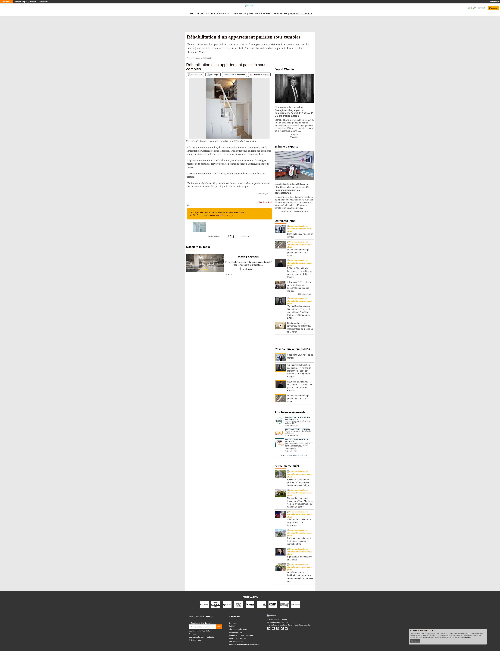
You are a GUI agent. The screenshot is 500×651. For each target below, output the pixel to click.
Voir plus (294, 134)
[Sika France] (261, 604)
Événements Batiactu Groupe (241, 635)
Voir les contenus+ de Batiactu (201, 637)
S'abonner (493, 8)
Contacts (232, 623)
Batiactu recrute (235, 632)
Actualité (7, 2)
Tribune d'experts (301, 13)
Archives (192, 634)
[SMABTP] (215, 604)
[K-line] (204, 604)
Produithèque (21, 2)
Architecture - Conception (234, 75)
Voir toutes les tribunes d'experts (294, 211)
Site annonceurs (236, 641)
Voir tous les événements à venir (294, 455)
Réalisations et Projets (259, 75)
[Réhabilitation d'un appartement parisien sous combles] (199, 227)
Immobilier (240, 13)
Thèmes (192, 640)
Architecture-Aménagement (214, 13)
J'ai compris (415, 641)
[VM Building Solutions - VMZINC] (238, 604)
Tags (199, 640)
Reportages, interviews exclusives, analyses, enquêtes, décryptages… (217, 213)
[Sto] (295, 604)
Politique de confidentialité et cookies (244, 644)
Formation (44, 2)
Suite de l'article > (265, 202)
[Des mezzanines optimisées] (188, 133)
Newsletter (494, 2)
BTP (191, 13)
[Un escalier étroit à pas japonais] (270, 133)
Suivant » (246, 237)
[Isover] (250, 604)
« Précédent (214, 237)
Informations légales (237, 638)
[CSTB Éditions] (272, 604)
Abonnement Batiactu (238, 629)
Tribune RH (280, 13)
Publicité (232, 626)
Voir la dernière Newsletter (200, 631)
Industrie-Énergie (260, 13)
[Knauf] (284, 604)
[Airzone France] (227, 604)
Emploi (33, 2)
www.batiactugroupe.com (277, 622)
